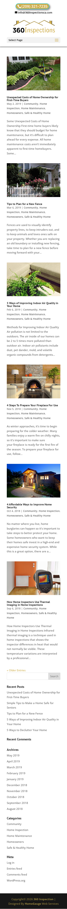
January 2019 (15, 779)
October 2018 (15, 797)
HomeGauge (33, 903)
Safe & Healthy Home (37, 113)
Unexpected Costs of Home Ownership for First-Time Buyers (32, 98)
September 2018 (17, 803)
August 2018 (15, 809)
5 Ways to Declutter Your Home (27, 730)
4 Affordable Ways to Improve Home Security (29, 506)
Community (31, 103)
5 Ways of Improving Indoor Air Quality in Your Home (32, 304)
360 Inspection (43, 899)
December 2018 (17, 785)
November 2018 (17, 791)
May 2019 (13, 755)
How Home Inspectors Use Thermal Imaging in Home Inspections (28, 603)
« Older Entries (16, 670)
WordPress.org (16, 880)
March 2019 (14, 767)
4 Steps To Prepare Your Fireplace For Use (32, 405)
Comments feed (17, 874)
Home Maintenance (33, 108)
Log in (10, 862)
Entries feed (14, 868)
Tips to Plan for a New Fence (24, 204)
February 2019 (16, 773)
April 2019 (13, 761)
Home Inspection (49, 511)
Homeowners (15, 113)
